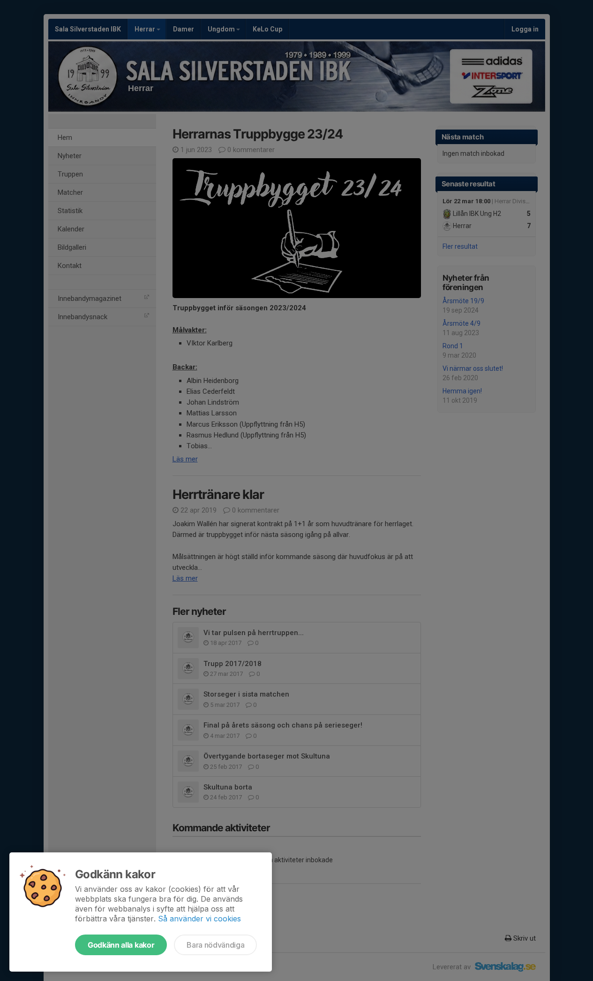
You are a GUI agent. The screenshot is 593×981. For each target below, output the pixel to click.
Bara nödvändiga (215, 945)
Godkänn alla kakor (121, 945)
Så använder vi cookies (199, 918)
